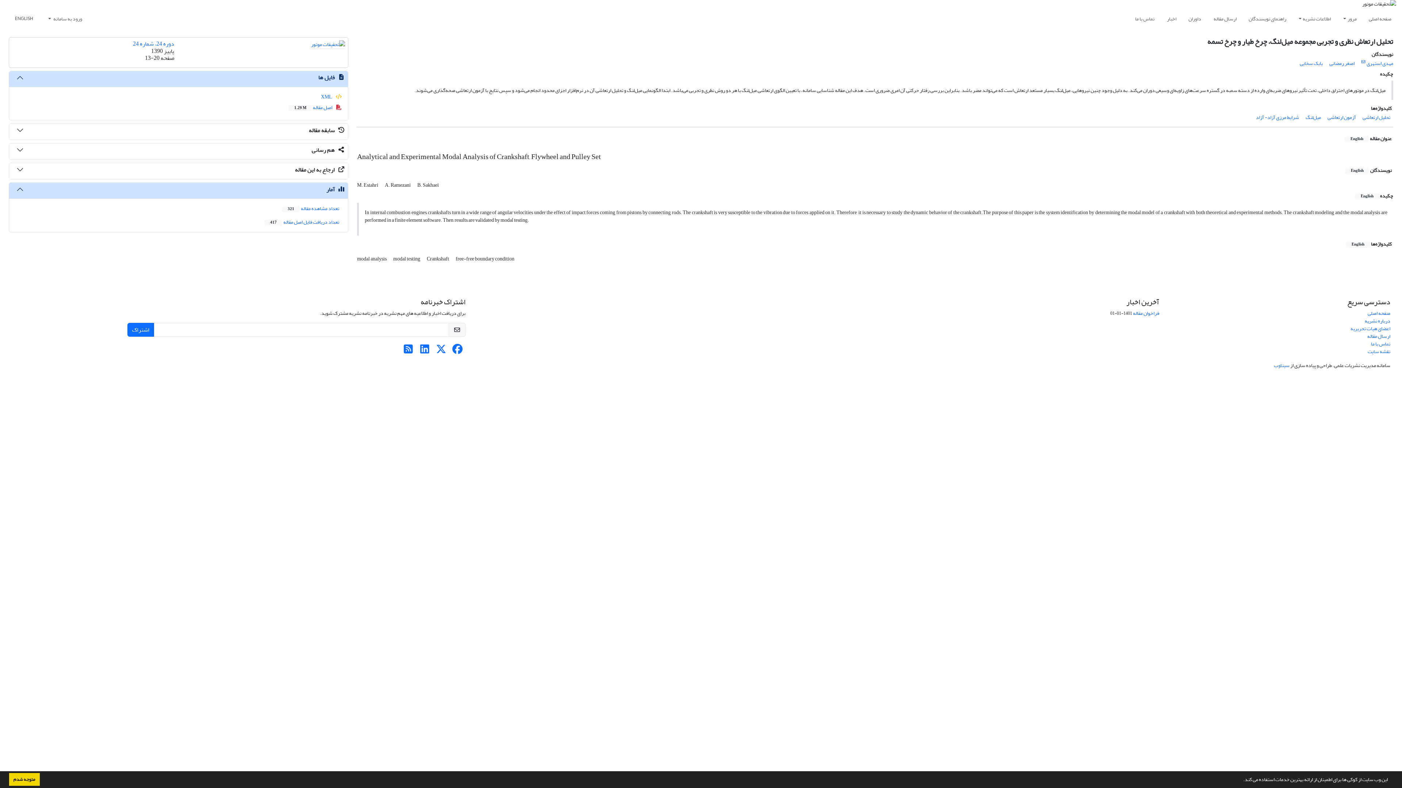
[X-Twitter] (441, 351)
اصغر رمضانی (1342, 63)
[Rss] (408, 351)
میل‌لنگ (1313, 117)
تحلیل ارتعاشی (1376, 117)
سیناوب (1282, 365)
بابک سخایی (1311, 63)
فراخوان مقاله (1146, 313)
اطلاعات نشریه (1317, 19)
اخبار (1171, 19)
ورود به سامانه (67, 19)
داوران (1194, 19)
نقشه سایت (1379, 351)
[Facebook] (458, 351)
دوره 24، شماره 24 (153, 43)
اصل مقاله (313, 107)
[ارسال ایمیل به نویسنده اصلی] (1363, 62)
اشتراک (140, 329)
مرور (1352, 19)
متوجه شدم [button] (24, 779)
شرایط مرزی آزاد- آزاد (1277, 117)
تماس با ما (1144, 19)
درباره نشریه (1377, 321)
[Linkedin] (425, 351)
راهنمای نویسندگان (1267, 19)
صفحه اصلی (1380, 19)
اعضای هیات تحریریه (1370, 328)
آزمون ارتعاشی (1342, 117)
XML (327, 97)
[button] (1241, 780)
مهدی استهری (1380, 63)
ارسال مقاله (1225, 19)
